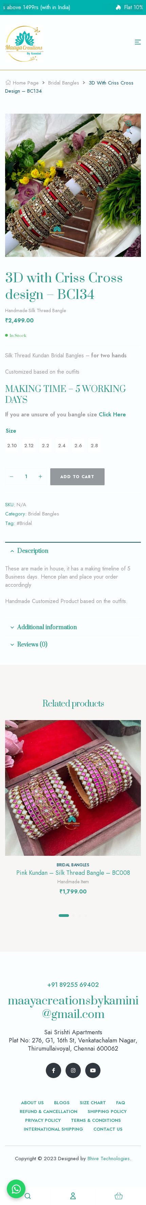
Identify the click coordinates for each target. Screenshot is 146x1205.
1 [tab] (64, 915)
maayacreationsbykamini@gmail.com (73, 1008)
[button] (129, 127)
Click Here (112, 414)
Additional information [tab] (47, 627)
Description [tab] (32, 551)
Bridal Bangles (63, 83)
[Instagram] (73, 1070)
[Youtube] (93, 1070)
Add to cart (77, 477)
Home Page (26, 83)
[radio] (12, 445)
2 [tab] (73, 915)
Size (11, 431)
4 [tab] (86, 915)
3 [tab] (79, 915)
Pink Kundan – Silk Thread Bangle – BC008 (73, 872)
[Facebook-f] (53, 1070)
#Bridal (24, 523)
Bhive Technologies (109, 1158)
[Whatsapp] (16, 1189)
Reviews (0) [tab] (32, 644)
